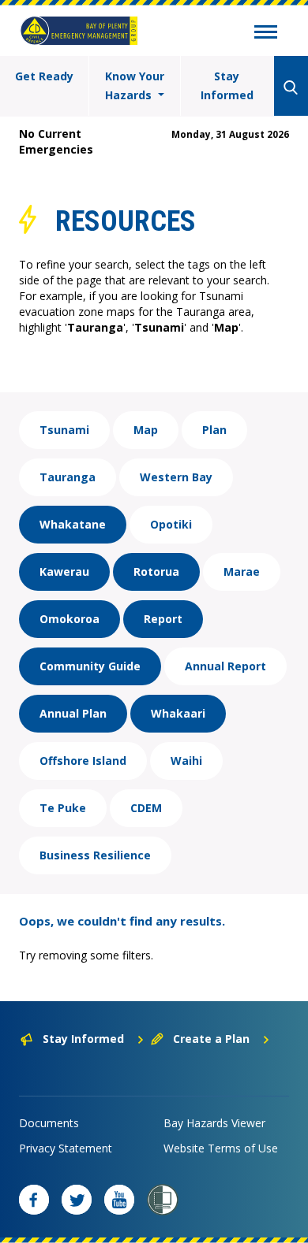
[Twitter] (77, 1200)
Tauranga (67, 476)
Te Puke (62, 807)
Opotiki (171, 524)
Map (145, 429)
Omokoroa (69, 618)
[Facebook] (34, 1200)
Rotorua (156, 571)
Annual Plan (73, 713)
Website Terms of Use (220, 1148)
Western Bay (176, 476)
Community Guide (90, 666)
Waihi (186, 760)
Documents (49, 1122)
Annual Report (225, 666)
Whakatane (72, 524)
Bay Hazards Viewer (214, 1122)
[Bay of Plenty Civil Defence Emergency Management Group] (79, 31)
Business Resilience (95, 855)
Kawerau (64, 571)
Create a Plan (211, 1038)
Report (163, 618)
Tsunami (64, 429)
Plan (214, 429)
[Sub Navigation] (265, 33)
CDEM (146, 807)
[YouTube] (119, 1200)
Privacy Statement (65, 1148)
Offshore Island (82, 760)
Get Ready (44, 76)
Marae (241, 571)
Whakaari (178, 713)
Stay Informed (227, 85)
